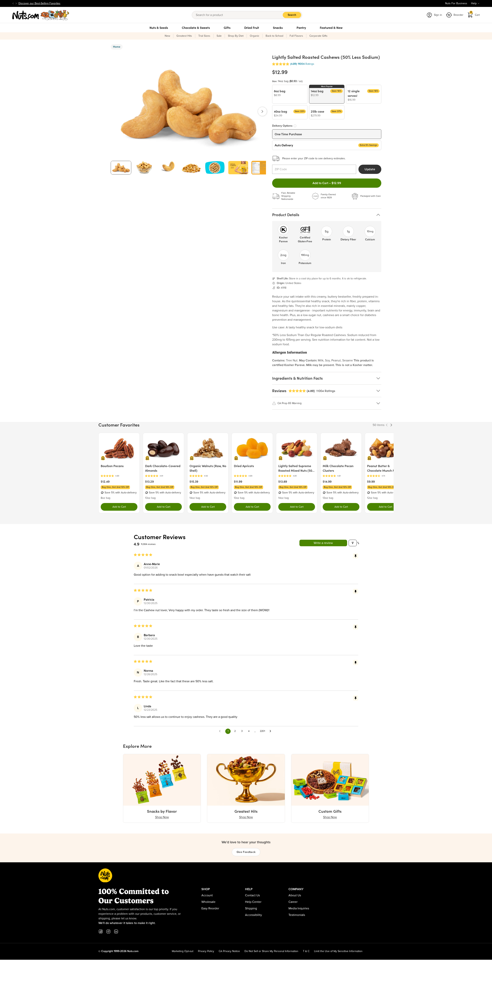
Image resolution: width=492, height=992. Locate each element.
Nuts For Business (456, 3)
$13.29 (149, 481)
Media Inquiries (298, 908)
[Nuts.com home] (40, 15)
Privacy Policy (206, 951)
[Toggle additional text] (62, 3)
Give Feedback (246, 852)
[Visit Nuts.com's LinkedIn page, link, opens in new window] (116, 931)
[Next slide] (16, 3)
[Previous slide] (13, 3)
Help (474, 3)
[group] (121, 167)
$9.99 (371, 481)
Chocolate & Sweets (196, 28)
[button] (280, 64)
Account (207, 895)
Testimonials (296, 914)
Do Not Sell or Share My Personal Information (271, 951)
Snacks (278, 28)
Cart (475, 13)
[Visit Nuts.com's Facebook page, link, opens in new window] (100, 931)
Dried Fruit (251, 28)
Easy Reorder (210, 908)
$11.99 (238, 481)
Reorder (458, 15)
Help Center (253, 901)
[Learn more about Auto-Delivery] (295, 125)
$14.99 (327, 481)
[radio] (290, 94)
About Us (294, 895)
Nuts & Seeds (159, 28)
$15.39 (193, 481)
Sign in (438, 15)
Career (293, 901)
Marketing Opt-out (182, 951)
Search (292, 15)
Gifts (227, 28)
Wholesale (208, 901)
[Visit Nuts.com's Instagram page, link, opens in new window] (108, 931)
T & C (306, 951)
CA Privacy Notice (229, 951)
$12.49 (105, 481)
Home (116, 47)
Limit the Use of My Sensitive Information (338, 951)
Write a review (323, 543)
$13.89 (282, 481)
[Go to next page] (271, 731)
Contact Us (252, 895)
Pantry (301, 28)
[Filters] (353, 543)
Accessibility (253, 914)
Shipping (251, 908)
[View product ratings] (119, 476)
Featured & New (331, 28)
